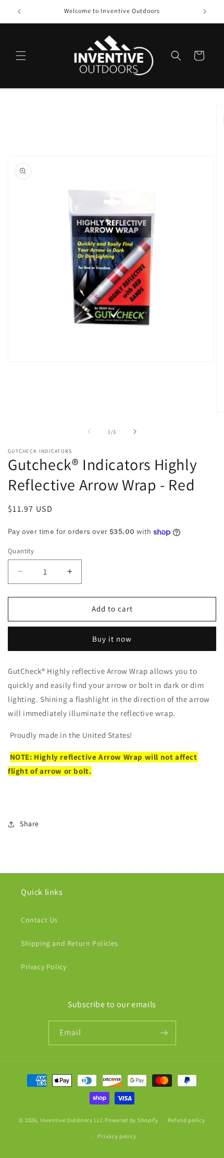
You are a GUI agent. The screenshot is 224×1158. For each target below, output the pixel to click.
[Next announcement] (204, 11)
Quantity (21, 551)
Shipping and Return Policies (69, 943)
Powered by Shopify (131, 1120)
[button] (20, 55)
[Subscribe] (164, 1033)
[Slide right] (134, 431)
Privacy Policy (43, 966)
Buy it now (112, 639)
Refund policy (186, 1120)
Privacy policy (116, 1136)
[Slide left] (89, 431)
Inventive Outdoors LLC (71, 1120)
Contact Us (39, 920)
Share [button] (29, 823)
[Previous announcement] (19, 11)
